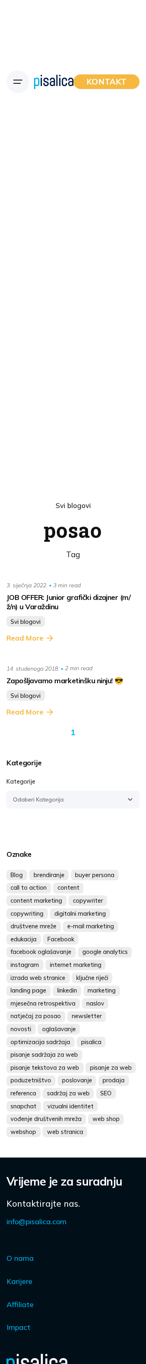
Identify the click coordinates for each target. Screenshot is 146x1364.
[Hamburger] (17, 81)
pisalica (91, 1042)
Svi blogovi (73, 505)
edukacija (23, 939)
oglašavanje (59, 1029)
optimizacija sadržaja (40, 1042)
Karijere (19, 1281)
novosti (21, 1029)
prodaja (114, 1080)
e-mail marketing (90, 926)
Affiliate (20, 1304)
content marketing (36, 900)
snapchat (23, 1106)
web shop (106, 1119)
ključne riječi (92, 978)
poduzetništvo (31, 1080)
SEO (106, 1093)
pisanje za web (111, 1067)
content (68, 887)
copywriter (88, 900)
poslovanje (77, 1080)
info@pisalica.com (36, 1221)
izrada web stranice (38, 978)
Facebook (60, 939)
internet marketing (75, 965)
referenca (23, 1093)
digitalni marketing (80, 913)
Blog (17, 875)
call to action (29, 887)
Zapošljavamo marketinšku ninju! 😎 (64, 680)
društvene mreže (33, 926)
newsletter (87, 1016)
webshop (23, 1132)
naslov (95, 1003)
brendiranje (49, 875)
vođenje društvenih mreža (46, 1119)
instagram (25, 965)
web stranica (65, 1132)
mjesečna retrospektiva (43, 1003)
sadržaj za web (68, 1093)
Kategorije (20, 781)
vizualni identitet (70, 1106)
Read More (24, 638)
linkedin (67, 990)
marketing (102, 990)
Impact (18, 1327)
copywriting (27, 913)
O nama (20, 1258)
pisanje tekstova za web (45, 1067)
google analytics (105, 952)
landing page (28, 990)
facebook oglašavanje (41, 952)
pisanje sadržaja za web (44, 1054)
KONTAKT (106, 81)
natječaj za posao (36, 1016)
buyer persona (94, 875)
